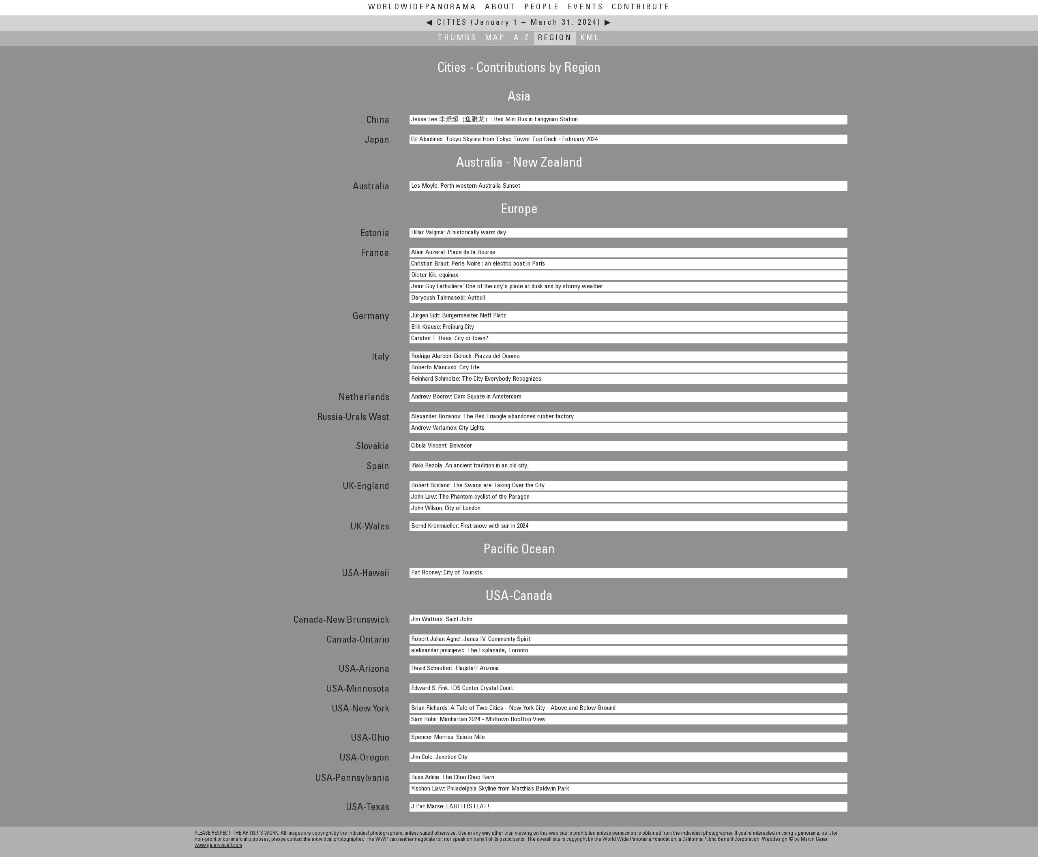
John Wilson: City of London (445, 508)
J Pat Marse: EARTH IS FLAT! (450, 806)
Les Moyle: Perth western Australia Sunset (465, 186)
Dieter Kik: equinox (434, 275)
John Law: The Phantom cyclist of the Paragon (470, 497)
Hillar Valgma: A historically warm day (458, 232)
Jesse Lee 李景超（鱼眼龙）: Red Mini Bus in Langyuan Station (494, 119)
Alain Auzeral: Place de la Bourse (453, 252)
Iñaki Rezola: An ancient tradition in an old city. (469, 466)
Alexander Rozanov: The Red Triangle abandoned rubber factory (492, 417)
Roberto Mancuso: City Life (445, 367)
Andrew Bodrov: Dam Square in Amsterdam (466, 397)
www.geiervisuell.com (218, 845)
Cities (452, 23)
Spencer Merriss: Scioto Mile (448, 737)
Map (495, 38)
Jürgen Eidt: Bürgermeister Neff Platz (458, 316)
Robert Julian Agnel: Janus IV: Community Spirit (470, 639)
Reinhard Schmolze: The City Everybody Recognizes (476, 379)
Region (555, 38)
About (500, 7)
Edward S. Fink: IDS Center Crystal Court (462, 688)
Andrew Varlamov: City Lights (448, 428)
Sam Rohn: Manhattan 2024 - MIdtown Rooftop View (478, 719)
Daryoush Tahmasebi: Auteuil (448, 298)
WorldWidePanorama (422, 7)
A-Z (522, 38)
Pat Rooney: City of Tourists (446, 573)
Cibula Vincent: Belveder (441, 446)
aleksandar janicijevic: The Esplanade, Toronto (469, 650)
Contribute (641, 7)
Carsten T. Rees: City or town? (449, 338)
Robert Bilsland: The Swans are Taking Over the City (478, 485)
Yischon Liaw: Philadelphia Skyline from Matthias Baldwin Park (490, 789)
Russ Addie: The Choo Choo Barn (452, 777)
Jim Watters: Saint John (441, 619)
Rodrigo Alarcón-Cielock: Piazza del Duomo (465, 356)
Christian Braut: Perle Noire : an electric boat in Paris (478, 264)
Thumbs (457, 38)
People (542, 7)
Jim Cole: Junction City (439, 757)
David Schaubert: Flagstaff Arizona (455, 668)
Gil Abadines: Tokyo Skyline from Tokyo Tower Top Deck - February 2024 (504, 139)
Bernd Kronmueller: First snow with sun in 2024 (469, 526)
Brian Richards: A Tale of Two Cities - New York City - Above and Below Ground (513, 708)
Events (586, 7)
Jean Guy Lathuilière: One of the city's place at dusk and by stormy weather (507, 286)
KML (590, 38)
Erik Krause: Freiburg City (442, 327)
